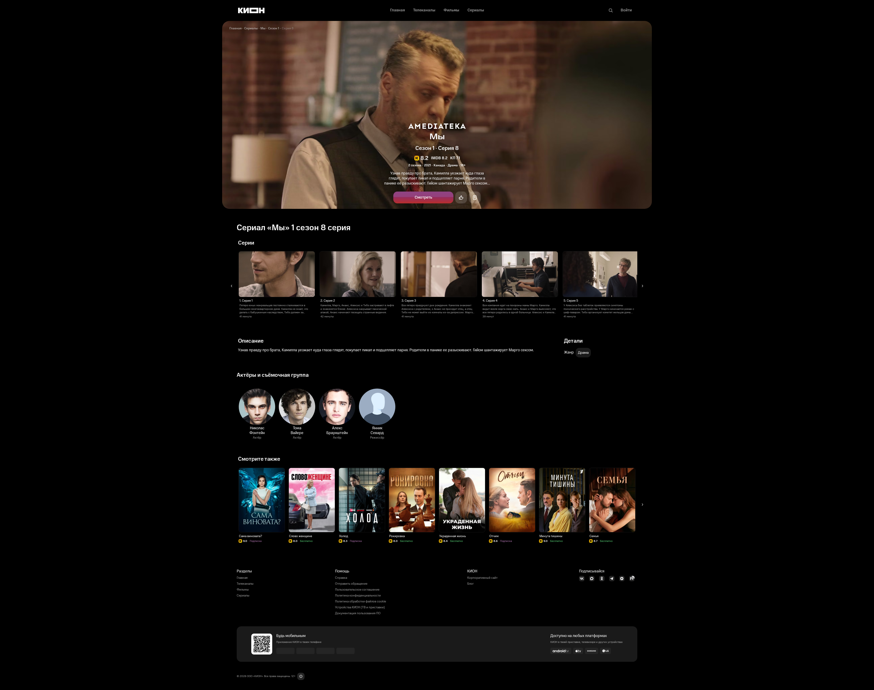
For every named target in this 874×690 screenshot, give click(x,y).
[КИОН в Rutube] (633, 578)
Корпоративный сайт (482, 578)
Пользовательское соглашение (357, 590)
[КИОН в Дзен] (623, 578)
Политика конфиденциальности (358, 596)
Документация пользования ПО (358, 613)
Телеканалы (245, 584)
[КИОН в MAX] (593, 578)
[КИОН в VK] (583, 578)
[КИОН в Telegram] (613, 578)
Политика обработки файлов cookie (360, 601)
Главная (235, 28)
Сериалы (251, 28)
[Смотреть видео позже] (475, 197)
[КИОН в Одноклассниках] (603, 578)
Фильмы (243, 590)
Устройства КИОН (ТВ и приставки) (360, 607)
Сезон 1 (273, 28)
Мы (262, 28)
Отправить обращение (351, 584)
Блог (470, 584)
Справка (341, 578)
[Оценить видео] (461, 197)
